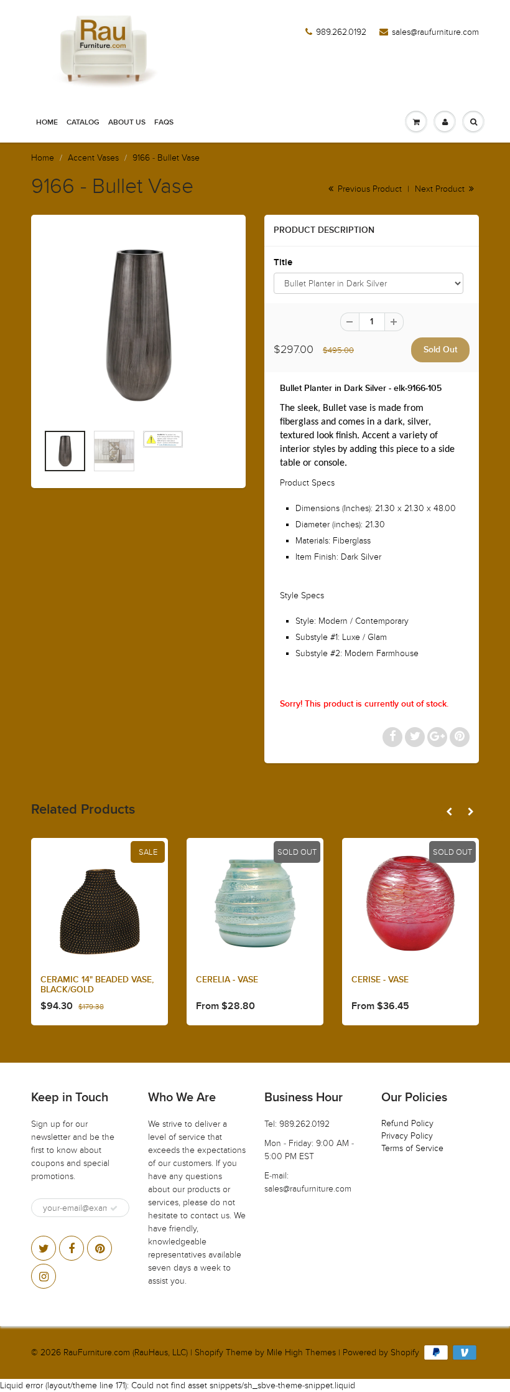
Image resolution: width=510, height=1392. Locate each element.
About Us (127, 122)
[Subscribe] (113, 1208)
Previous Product (368, 189)
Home (47, 122)
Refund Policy (407, 1123)
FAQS (164, 122)
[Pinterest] (99, 1248)
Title (283, 262)
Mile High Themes (301, 1352)
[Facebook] (71, 1248)
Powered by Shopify (381, 1352)
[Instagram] (43, 1276)
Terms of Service (412, 1148)
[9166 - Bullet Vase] (138, 325)
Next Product (441, 189)
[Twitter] (43, 1248)
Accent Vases (93, 158)
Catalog (83, 122)
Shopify (209, 1352)
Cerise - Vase (380, 980)
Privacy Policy (407, 1136)
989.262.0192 (341, 32)
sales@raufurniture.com (435, 32)
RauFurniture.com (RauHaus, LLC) (125, 1352)
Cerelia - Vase (227, 980)
